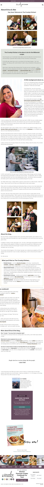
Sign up (18, 281)
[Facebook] (2, 479)
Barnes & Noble (21, 451)
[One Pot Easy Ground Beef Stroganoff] (18, 464)
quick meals (31, 275)
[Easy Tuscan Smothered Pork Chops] (33, 464)
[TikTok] (11, 479)
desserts (11, 264)
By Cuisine (39, 475)
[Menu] (1, 5)
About (13, 484)
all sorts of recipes (21, 263)
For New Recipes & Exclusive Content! (23, 1)
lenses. (21, 340)
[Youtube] (9, 479)
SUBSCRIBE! (22, 407)
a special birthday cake (25, 70)
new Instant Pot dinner (13, 70)
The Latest (39, 478)
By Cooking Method (33, 475)
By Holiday (33, 478)
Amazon (15, 451)
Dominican (29, 129)
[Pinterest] (7, 479)
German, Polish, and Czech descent (9, 129)
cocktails (6, 264)
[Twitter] (13, 479)
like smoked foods (19, 276)
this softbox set (24, 342)
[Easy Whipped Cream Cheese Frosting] (40, 464)
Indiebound (28, 451)
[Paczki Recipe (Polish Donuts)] (3, 464)
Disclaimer (16, 484)
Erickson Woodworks (32, 343)
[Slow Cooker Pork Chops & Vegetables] (25, 464)
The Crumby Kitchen (22, 4)
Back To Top (21, 484)
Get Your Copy (22, 480)
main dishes (18, 264)
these (17, 340)
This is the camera (5, 340)
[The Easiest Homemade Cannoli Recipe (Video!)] (11, 464)
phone (33, 340)
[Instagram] (5, 479)
